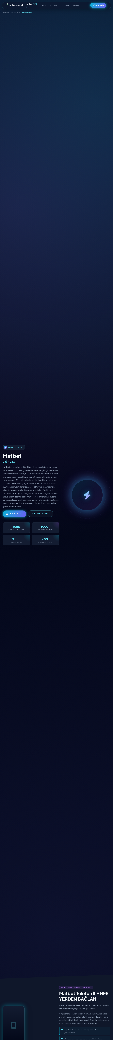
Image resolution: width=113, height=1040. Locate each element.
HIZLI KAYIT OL (16, 514)
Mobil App (65, 5)
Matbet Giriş (15, 12)
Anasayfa (6, 12)
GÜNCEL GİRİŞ (98, 5)
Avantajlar (54, 5)
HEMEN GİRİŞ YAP (42, 514)
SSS (85, 5)
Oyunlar (76, 5)
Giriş (44, 5)
